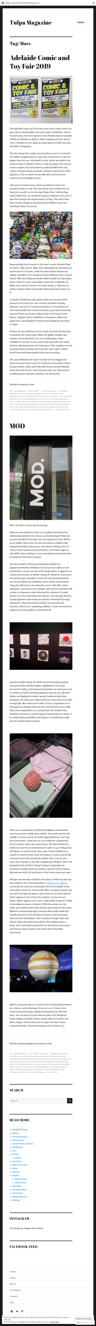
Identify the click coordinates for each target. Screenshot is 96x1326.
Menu (81, 22)
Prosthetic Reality (41, 1067)
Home (13, 1271)
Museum (36, 1064)
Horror (12, 402)
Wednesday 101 (19, 1196)
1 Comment (53, 1072)
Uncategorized (19, 1189)
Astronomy (28, 1056)
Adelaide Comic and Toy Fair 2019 (40, 61)
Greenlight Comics (61, 399)
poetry (18, 1158)
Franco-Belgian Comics (31, 399)
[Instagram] (22, 1311)
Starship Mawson (30, 407)
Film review (20, 1182)
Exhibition (48, 1059)
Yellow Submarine (45, 409)
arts (21, 1056)
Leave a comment (62, 409)
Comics (39, 396)
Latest (13, 1278)
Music (61, 1064)
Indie (18, 402)
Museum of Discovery (49, 1064)
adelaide (63, 391)
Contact (14, 1296)
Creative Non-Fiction (22, 1143)
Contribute (15, 1290)
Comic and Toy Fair (27, 396)
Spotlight (44, 1054)
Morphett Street (25, 1064)
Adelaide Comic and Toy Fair (21, 394)
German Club (47, 399)
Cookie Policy (54, 1322)
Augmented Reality (42, 1056)
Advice (15, 1133)
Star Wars (18, 407)
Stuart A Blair (43, 407)
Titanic (22, 409)
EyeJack (56, 1059)
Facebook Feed (24, 1246)
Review (54, 391)
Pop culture (24, 404)
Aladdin (55, 394)
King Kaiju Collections (29, 402)
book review (21, 1179)
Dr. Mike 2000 (66, 396)
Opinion (16, 1172)
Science (57, 1067)
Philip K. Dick (21, 1067)
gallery (22, 1062)
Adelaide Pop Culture (42, 394)
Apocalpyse (14, 396)
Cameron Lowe (56, 1056)
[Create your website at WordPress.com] (48, 3)
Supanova (53, 407)
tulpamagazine (20, 391)
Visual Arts (17, 1193)
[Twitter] (17, 1311)
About (13, 1284)
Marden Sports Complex (56, 402)
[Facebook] (12, 1311)
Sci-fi (52, 404)
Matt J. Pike (14, 404)
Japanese (50, 1062)
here (62, 1025)
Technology (14, 1072)
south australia (50, 1069)
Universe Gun (31, 409)
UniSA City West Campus (36, 1072)
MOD (17, 425)
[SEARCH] (69, 1100)
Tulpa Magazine (31, 22)
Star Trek (60, 1069)
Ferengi (63, 1059)
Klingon (65, 1062)
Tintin (16, 409)
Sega (57, 404)
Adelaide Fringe (20, 1129)
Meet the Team (19, 1165)
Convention (46, 391)
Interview (17, 1161)
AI (59, 1054)
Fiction (15, 1154)
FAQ (12, 1302)
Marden (42, 402)
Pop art (31, 1067)
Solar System (38, 1069)
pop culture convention (39, 404)
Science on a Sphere (57, 883)
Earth (40, 1059)
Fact (14, 1150)
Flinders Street (16, 399)
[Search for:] (38, 1100)
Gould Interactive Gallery (36, 1062)
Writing (16, 1200)
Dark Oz (56, 396)
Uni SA (22, 1072)
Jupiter (58, 1062)
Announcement (20, 1136)
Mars (69, 402)
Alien (61, 394)
